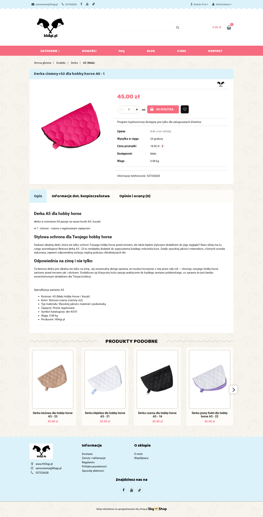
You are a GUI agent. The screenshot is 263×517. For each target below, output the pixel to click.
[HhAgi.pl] (220, 83)
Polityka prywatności (94, 466)
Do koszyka (165, 109)
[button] (105, 446)
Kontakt (215, 51)
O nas (181, 51)
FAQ (122, 51)
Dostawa (87, 454)
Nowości (89, 51)
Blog (151, 51)
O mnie (138, 454)
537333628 (71, 4)
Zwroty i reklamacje (94, 458)
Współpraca (141, 458)
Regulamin (88, 462)
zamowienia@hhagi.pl (47, 4)
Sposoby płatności (93, 470)
